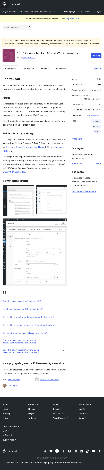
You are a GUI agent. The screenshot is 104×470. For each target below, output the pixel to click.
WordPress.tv (60, 418)
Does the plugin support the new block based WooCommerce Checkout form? (21, 351)
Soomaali (12, 451)
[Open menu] (100, 4)
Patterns (32, 418)
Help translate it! (72, 19)
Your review (77, 163)
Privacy (6, 418)
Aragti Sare (77, 138)
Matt (6, 431)
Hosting (6, 413)
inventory (96, 126)
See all (98, 163)
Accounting (96, 121)
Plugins (31, 413)
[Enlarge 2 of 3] (63, 188)
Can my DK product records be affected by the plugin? (28, 317)
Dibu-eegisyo (28, 68)
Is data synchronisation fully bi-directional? (23, 309)
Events (82, 409)
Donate (83, 413)
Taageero (97, 68)
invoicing (97, 131)
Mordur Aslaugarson (49, 379)
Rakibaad (44, 68)
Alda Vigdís (13, 385)
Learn (55, 404)
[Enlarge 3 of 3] (63, 222)
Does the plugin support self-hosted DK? (22, 301)
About (5, 404)
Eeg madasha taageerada (84, 191)
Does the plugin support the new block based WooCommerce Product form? (21, 341)
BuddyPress (9, 440)
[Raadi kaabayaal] (29, 27)
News (5, 409)
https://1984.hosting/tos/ (14, 172)
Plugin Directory (9, 11)
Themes (31, 409)
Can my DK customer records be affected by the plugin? (29, 325)
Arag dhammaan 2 (93, 115)
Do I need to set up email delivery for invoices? (25, 333)
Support (57, 409)
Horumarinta (60, 68)
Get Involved (85, 404)
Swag (82, 418)
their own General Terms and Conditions (25, 147)
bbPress (8, 435)
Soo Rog (96, 55)
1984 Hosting (28, 57)
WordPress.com (11, 426)
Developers (58, 413)
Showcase (33, 404)
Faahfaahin (10, 68)
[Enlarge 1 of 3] (30, 188)
